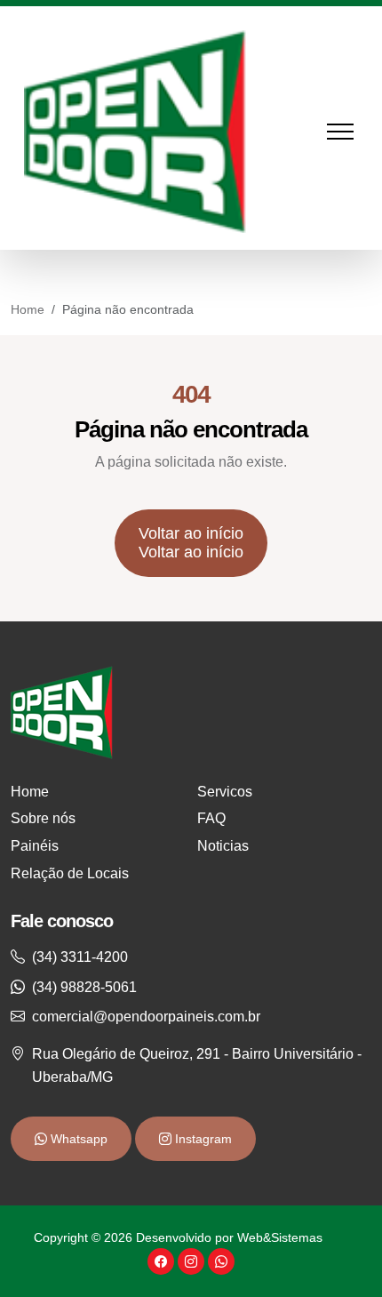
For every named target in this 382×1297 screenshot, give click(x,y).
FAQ (211, 818)
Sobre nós (43, 818)
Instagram (201, 1139)
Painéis (35, 845)
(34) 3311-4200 (80, 957)
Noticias (223, 845)
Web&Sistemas (279, 1237)
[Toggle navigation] (349, 132)
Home (27, 309)
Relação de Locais (70, 873)
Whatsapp (77, 1139)
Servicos (224, 791)
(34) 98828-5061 (84, 987)
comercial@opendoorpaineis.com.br (146, 1016)
